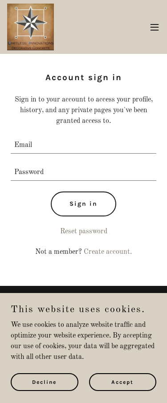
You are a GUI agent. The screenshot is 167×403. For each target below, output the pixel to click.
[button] (154, 27)
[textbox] (83, 145)
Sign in (83, 204)
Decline (44, 382)
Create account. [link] (108, 252)
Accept (122, 382)
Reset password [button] (83, 231)
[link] (30, 27)
